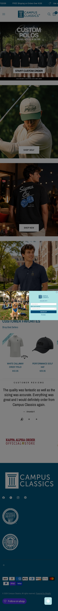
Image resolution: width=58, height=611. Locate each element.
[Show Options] (55, 309)
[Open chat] (48, 601)
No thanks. (43, 314)
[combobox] (43, 309)
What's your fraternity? (35, 306)
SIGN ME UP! (43, 312)
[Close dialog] (57, 292)
